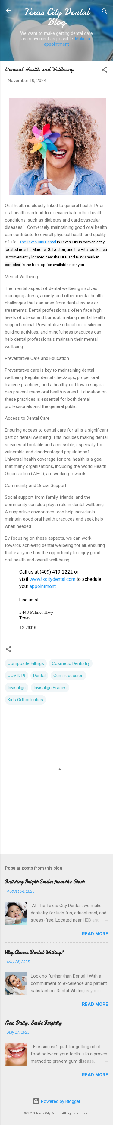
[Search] (104, 12)
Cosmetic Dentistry (71, 663)
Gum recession (68, 675)
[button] (104, 70)
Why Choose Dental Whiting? (34, 952)
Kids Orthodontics (25, 699)
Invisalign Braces (50, 687)
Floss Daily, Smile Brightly (33, 1023)
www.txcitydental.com (52, 579)
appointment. (42, 586)
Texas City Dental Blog (56, 16)
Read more (95, 933)
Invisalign (17, 687)
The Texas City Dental (38, 242)
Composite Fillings (26, 663)
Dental (39, 675)
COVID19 (16, 675)
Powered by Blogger (60, 1101)
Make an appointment (68, 41)
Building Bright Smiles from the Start (44, 882)
